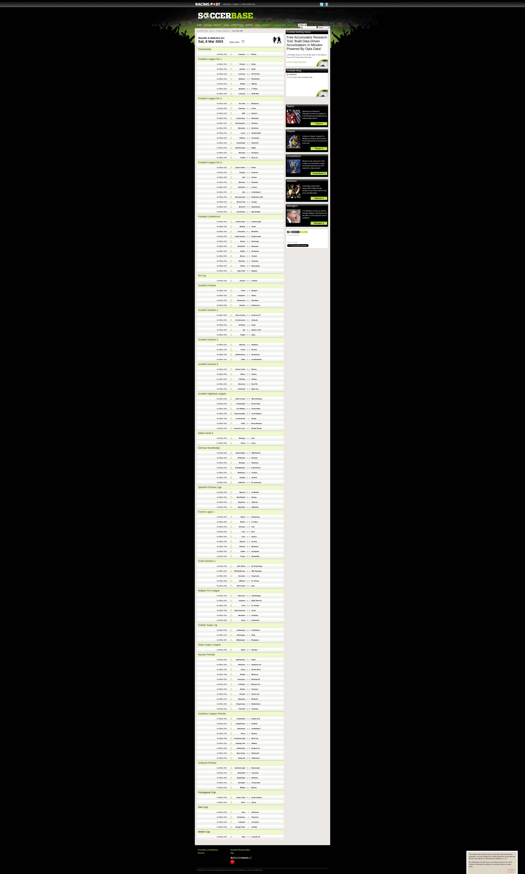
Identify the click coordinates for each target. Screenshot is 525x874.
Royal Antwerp (239, 610)
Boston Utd (241, 202)
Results (217, 25)
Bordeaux (254, 546)
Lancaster (255, 773)
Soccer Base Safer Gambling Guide (300, 77)
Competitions (237, 25)
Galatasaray (241, 630)
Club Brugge (256, 595)
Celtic (243, 290)
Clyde (253, 325)
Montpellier (255, 556)
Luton (243, 133)
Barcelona (241, 507)
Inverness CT (256, 315)
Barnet (242, 241)
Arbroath (254, 320)
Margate (254, 271)
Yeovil (253, 226)
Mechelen (241, 615)
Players (249, 25)
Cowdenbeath (256, 359)
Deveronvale (255, 404)
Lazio (253, 443)
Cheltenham (240, 118)
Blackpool (255, 103)
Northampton (240, 123)
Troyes (242, 556)
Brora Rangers (256, 423)
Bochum (254, 458)
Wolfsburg (241, 472)
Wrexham (241, 182)
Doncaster (241, 231)
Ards (243, 812)
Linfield (254, 827)
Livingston (241, 295)
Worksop (254, 778)
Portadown (241, 817)
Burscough (255, 768)
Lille (252, 527)
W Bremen (241, 458)
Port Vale (242, 103)
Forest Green (240, 221)
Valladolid (254, 507)
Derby (253, 64)
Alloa (253, 335)
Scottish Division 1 (208, 310)
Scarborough (256, 236)
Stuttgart (242, 463)
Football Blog (294, 70)
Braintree (254, 699)
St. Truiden (255, 605)
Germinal (254, 615)
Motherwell (241, 300)
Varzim (253, 802)
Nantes (242, 522)
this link (504, 858)
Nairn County (240, 399)
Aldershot (241, 664)
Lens (243, 531)
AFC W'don (255, 74)
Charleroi (242, 600)
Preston (242, 64)
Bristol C (254, 113)
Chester (254, 256)
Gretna (253, 374)
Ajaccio (254, 536)
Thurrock (254, 689)
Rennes (242, 541)
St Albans (241, 684)
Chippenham (240, 723)
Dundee (242, 305)
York (243, 192)
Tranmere (241, 108)
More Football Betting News (297, 62)
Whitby (242, 787)
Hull (243, 177)
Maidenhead (255, 704)
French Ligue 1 (206, 511)
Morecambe (255, 266)
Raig (232, 853)
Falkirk (242, 335)
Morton (254, 369)
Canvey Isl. (241, 679)
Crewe (253, 108)
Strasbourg (255, 517)
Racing (253, 497)
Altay (253, 635)
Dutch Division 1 (207, 561)
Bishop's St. (255, 684)
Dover (243, 733)
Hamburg (254, 463)
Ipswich (242, 69)
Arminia (254, 477)
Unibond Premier (207, 762)
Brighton (242, 79)
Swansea (254, 172)
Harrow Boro (256, 669)
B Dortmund (255, 468)
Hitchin (242, 689)
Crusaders (255, 822)
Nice (253, 531)
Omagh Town (240, 827)
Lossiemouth (240, 418)
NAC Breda (241, 566)
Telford (242, 266)
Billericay (254, 674)
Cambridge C (256, 728)
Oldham (242, 138)
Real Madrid (241, 497)
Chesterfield (240, 143)
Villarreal (254, 502)
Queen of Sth (256, 330)
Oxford (253, 177)
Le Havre (254, 522)
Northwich (241, 246)
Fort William (241, 408)
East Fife (254, 384)
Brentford (254, 128)
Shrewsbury (255, 207)
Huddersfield (256, 133)
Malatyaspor (240, 640)
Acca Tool (292, 25)
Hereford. (241, 261)
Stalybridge (241, 778)
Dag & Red (241, 271)
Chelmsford (241, 719)
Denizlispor (241, 635)
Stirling (254, 379)
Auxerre (254, 541)
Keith (243, 423)
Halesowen (241, 728)
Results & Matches (223, 31)
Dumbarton (255, 354)
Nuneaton (255, 246)
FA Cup (202, 275)
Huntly (253, 418)
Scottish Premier (207, 285)
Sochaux (242, 527)
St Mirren (242, 325)
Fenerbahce (255, 630)
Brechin (254, 349)
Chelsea (254, 280)
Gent (243, 605)
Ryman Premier (206, 654)
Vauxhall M (241, 773)
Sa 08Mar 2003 (222, 54)
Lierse (253, 610)
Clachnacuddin (239, 413)
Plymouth (254, 143)
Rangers (254, 290)
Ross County (240, 315)
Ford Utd (242, 709)
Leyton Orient (240, 167)
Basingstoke (240, 659)
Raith (243, 359)
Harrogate (241, 782)
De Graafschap (256, 566)
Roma (243, 443)
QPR (243, 113)
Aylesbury (241, 699)
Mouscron (241, 595)
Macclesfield (255, 212)
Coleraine (241, 822)
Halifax (242, 251)
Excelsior (242, 576)
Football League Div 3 (210, 162)
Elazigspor (255, 640)
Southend (241, 187)
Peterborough (240, 148)
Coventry (242, 74)
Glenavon (254, 817)
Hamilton (254, 344)
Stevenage (255, 241)
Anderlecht (255, 620)
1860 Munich (255, 453)
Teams (226, 25)
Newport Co (255, 748)
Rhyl (243, 837)
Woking (242, 226)
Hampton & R (256, 664)
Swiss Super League (209, 644)
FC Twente (255, 581)
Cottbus (254, 472)
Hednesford (241, 748)
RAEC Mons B (256, 600)
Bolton (253, 54)
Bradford (242, 89)
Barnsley (242, 153)
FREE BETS (227, 4)
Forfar (243, 349)
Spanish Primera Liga (209, 487)
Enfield (242, 674)
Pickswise (201, 853)
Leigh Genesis (240, 236)
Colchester (255, 138)
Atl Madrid (255, 492)
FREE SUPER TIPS (248, 4)
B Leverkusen (256, 482)
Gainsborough (240, 768)
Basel (243, 650)
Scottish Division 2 (208, 339)
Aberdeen (254, 300)
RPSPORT (293, 74)
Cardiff (242, 157)
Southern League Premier (212, 713)
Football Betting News (299, 32)
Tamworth (241, 758)
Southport (255, 251)
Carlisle (254, 202)
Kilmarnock (255, 305)
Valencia (242, 492)
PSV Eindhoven (239, 571)
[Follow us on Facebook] (326, 4)
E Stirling (242, 379)
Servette (254, 650)
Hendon (242, 694)
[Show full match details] (231, 54)
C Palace (254, 89)
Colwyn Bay (255, 782)
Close (511, 871)
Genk (243, 620)
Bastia (243, 517)
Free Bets (266, 25)
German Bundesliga (209, 448)
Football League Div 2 (210, 98)
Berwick (242, 344)
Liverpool (241, 54)
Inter (253, 438)
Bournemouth (240, 197)
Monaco (242, 546)
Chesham (254, 709)
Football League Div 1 (210, 59)
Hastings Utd (240, 743)
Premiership (204, 49)
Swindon (254, 123)
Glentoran (255, 812)
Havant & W (255, 719)
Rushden (254, 182)
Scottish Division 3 (208, 364)
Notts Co (254, 157)
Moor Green (241, 753)
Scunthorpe (241, 212)
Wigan (253, 148)
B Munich (241, 482)
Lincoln (254, 187)
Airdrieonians (240, 354)
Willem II (242, 581)
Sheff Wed (255, 93)
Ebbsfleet (254, 231)
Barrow (254, 787)
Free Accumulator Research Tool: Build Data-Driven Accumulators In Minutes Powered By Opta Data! (307, 43)
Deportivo (241, 502)
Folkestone (255, 758)
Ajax (253, 586)
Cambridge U (256, 192)
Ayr (244, 330)
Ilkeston (254, 733)
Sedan (243, 551)
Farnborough (256, 221)
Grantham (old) (239, 738)
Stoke (253, 69)
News (257, 25)
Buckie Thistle (256, 428)
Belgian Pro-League (209, 590)
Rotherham (255, 79)
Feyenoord (255, 576)
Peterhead (241, 389)
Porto (243, 802)
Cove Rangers (256, 413)
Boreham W (255, 679)
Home (199, 25)
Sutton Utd (255, 694)
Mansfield (254, 118)
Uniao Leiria (241, 797)
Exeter (253, 167)
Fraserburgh (240, 404)
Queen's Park (240, 369)
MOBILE (236, 4)
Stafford (254, 723)
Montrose (241, 384)
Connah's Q (255, 837)
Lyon (243, 536)
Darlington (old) (257, 197)
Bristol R (242, 207)
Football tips (279, 25)
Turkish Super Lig (207, 625)
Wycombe (241, 128)
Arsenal (242, 280)
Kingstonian (240, 704)
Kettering (254, 261)
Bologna (242, 438)
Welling (254, 743)
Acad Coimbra (256, 797)
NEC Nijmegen (256, 571)
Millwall (254, 84)
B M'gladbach (240, 468)
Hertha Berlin (240, 453)
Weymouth (255, 753)
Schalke (242, 477)
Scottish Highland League (212, 393)
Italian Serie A (205, 433)
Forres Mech (255, 408)
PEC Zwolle (241, 586)
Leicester (242, 93)
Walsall (242, 84)
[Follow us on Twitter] (321, 4)
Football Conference (209, 216)
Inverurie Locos (239, 428)
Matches (208, 25)
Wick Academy (256, 399)
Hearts (253, 295)
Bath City (254, 738)
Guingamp (255, 551)
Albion (242, 374)
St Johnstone (240, 320)
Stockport (255, 153)
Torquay (242, 172)
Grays (243, 669)
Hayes (253, 659)
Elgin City (254, 389)
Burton (242, 256)
